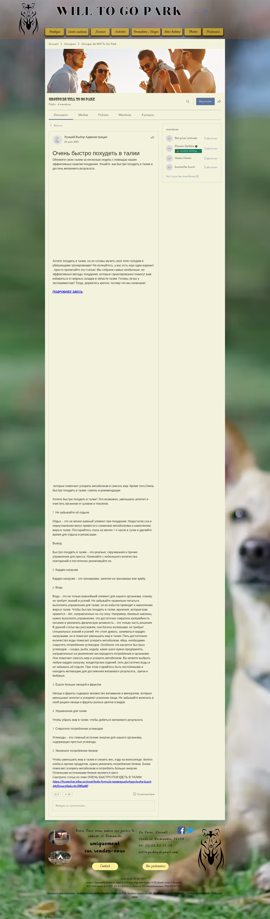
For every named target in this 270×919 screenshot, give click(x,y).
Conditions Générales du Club (140, 893)
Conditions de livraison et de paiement (168, 893)
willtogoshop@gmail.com (158, 852)
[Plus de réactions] (67, 794)
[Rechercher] (188, 101)
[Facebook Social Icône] (181, 830)
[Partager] (152, 137)
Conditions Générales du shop (88, 893)
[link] (61, 115)
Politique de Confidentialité (198, 893)
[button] (197, 11)
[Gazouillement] (190, 830)
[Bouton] (119, 11)
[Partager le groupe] (219, 101)
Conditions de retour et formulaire (61, 893)
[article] (104, 473)
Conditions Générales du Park (114, 893)
